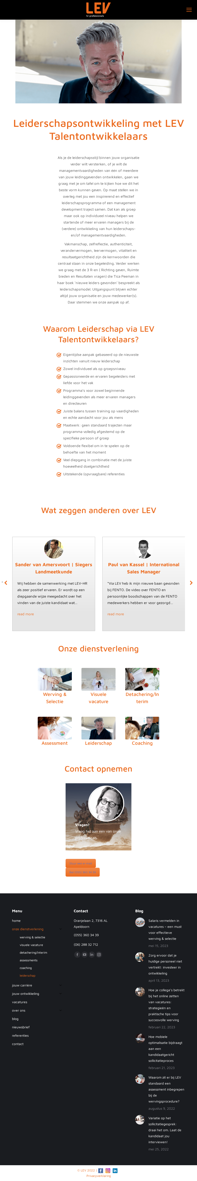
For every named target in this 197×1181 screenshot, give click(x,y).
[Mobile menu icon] (189, 10)
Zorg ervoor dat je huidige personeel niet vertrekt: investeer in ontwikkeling (165, 964)
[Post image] (140, 922)
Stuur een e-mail (80, 863)
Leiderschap (98, 743)
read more (25, 614)
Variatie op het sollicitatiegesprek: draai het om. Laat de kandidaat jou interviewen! (164, 1130)
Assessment (55, 743)
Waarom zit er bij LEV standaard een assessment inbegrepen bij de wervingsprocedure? (166, 1089)
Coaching (142, 743)
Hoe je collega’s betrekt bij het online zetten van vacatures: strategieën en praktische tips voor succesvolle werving (166, 1005)
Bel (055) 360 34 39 (82, 872)
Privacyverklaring (98, 1176)
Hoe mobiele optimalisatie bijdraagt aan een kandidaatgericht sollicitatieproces (165, 1049)
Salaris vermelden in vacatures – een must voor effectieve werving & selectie (165, 929)
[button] (6, 582)
